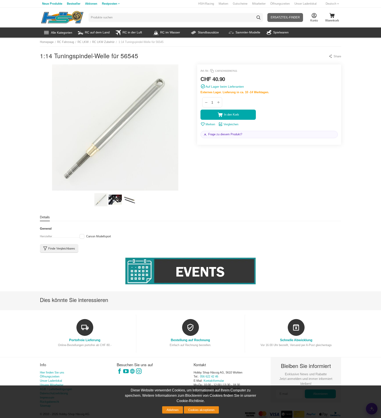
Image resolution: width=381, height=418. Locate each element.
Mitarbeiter (259, 3)
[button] (335, 56)
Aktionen (91, 3)
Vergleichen (231, 124)
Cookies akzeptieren (201, 410)
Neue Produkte (52, 3)
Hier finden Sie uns (52, 372)
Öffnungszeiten (280, 3)
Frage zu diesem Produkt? (225, 134)
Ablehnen (173, 410)
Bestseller (73, 3)
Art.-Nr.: (204, 70)
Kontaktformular (214, 380)
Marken (223, 3)
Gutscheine (240, 3)
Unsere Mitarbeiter (51, 385)
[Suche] (258, 17)
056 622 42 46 (209, 376)
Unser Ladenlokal (305, 3)
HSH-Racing (206, 3)
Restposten (109, 3)
